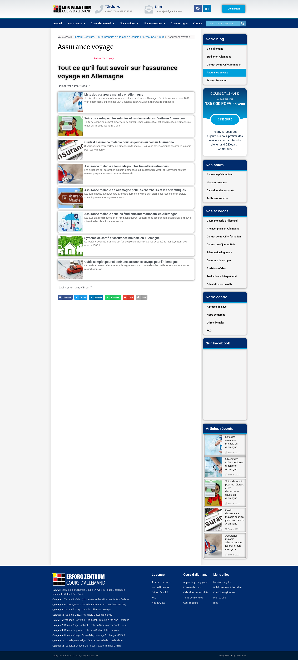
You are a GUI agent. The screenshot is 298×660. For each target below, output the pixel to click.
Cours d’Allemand (101, 23)
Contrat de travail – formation (224, 236)
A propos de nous (217, 306)
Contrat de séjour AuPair (221, 244)
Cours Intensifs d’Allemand (222, 220)
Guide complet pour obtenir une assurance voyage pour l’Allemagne (131, 262)
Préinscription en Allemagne (223, 228)
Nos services (127, 23)
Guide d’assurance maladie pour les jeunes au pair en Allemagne (129, 142)
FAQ (209, 330)
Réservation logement (219, 252)
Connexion (234, 8)
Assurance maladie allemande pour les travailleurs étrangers (126, 166)
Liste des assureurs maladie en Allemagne (113, 94)
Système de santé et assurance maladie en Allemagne (122, 238)
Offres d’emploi (215, 322)
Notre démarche (216, 314)
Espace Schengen (217, 80)
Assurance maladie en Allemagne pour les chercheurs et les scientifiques (135, 190)
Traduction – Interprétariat (222, 276)
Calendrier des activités (220, 190)
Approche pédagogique (220, 174)
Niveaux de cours (217, 182)
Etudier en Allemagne (219, 56)
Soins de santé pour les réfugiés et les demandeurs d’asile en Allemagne (134, 118)
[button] (65, 297)
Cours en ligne (179, 23)
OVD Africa (241, 655)
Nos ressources (153, 23)
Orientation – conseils (219, 284)
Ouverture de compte (219, 260)
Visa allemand (215, 48)
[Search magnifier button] (243, 23)
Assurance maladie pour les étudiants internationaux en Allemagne (130, 214)
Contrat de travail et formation (224, 64)
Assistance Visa (216, 268)
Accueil (57, 23)
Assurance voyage (217, 72)
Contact (197, 23)
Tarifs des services (218, 198)
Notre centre (75, 23)
